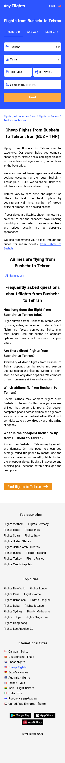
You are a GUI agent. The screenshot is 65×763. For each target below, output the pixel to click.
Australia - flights (19, 677)
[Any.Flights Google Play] (20, 717)
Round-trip (13, 31)
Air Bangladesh (14, 275)
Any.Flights (14, 5)
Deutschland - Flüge (21, 656)
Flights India (32, 530)
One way (32, 31)
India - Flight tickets (21, 688)
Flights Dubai (12, 605)
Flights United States (17, 541)
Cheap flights (16, 662)
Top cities (30, 579)
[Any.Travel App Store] (44, 717)
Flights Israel (12, 530)
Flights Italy (32, 535)
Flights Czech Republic (18, 564)
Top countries (31, 515)
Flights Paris (11, 594)
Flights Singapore (37, 617)
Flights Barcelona (15, 600)
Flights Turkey (13, 558)
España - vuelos (18, 672)
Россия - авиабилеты (23, 698)
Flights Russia (12, 553)
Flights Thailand (36, 553)
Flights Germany (38, 524)
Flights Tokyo (12, 617)
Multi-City (51, 31)
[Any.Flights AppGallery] (32, 724)
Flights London (39, 588)
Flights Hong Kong (15, 623)
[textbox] (32, 46)
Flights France (35, 558)
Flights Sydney (13, 611)
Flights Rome (32, 594)
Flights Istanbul (34, 605)
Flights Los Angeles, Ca (18, 628)
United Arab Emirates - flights (27, 703)
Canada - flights (18, 651)
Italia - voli (15, 693)
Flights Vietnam (13, 524)
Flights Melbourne (38, 611)
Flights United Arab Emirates (22, 547)
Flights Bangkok (40, 600)
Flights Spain (12, 535)
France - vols (16, 683)
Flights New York (14, 588)
